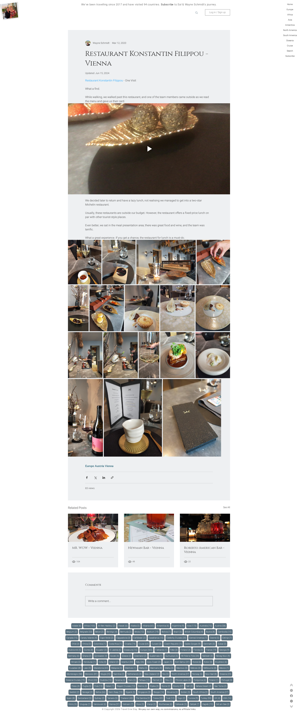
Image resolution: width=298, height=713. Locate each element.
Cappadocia (123, 637)
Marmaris (156, 668)
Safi (190, 686)
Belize (100, 631)
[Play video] (149, 149)
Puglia (87, 686)
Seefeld (74, 692)
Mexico (224, 668)
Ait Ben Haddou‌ (107, 625)
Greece (127, 655)
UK (217, 698)
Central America (198, 637)
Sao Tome (221, 686)
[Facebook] (291, 695)
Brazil (178, 631)
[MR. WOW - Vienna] (93, 528)
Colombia (100, 643)
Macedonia (101, 668)
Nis (166, 674)
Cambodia (225, 631)
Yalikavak (181, 704)
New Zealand (153, 674)
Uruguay (86, 704)
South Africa (201, 692)
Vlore (140, 704)
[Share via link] (112, 477)
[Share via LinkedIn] (103, 477)
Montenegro (75, 674)
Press (76, 686)
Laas (88, 668)
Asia (290, 19)
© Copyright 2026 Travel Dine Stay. (120, 709)
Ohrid (93, 680)
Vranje (152, 704)
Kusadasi (75, 668)
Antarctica (290, 25)
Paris (132, 680)
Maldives (131, 668)
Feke (174, 649)
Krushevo (221, 662)
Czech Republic (173, 643)
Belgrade (86, 631)
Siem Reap (116, 692)
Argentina (178, 625)
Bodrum (153, 631)
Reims (143, 686)
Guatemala (156, 655)
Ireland (114, 662)
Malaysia (117, 668)
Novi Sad (211, 674)
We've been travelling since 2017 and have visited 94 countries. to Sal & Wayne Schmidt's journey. (149, 4)
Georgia (225, 649)
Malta (143, 668)
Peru (169, 680)
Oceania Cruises (76, 680)
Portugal (227, 680)
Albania (149, 625)
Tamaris (113, 698)
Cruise (290, 45)
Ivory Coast (154, 662)
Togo (181, 698)
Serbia (101, 692)
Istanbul (127, 662)
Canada (72, 637)
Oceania (290, 40)
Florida (198, 649)
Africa (290, 14)
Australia (206, 625)
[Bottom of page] (291, 706)
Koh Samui (183, 662)
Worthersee (166, 704)
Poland (214, 680)
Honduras (90, 662)
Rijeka (155, 686)
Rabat (110, 686)
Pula (99, 686)
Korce (197, 662)
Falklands (161, 649)
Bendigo (112, 631)
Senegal (88, 692)
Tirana (158, 698)
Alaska (136, 625)
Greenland (141, 655)
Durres (89, 649)
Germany (74, 655)
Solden (186, 692)
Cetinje (227, 637)
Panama (120, 680)
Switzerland (85, 698)
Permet (158, 680)
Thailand (127, 698)
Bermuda (126, 631)
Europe (290, 9)
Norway (197, 674)
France (211, 649)
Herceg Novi (223, 655)
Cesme (215, 637)
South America (290, 35)
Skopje (159, 692)
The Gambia (143, 698)
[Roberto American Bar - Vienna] (205, 528)
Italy (140, 662)
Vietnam (128, 704)
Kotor (208, 662)
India (103, 662)
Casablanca (157, 637)
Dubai (222, 643)
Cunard (157, 643)
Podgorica (200, 680)
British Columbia (194, 631)
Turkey (206, 698)
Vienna (109, 466)
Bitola (140, 631)
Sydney (100, 698)
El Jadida (116, 649)
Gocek (115, 655)
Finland (186, 649)
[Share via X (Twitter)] (95, 477)
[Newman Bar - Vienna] (149, 528)
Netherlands (135, 674)
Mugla (106, 674)
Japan (168, 662)
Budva (211, 631)
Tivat (171, 698)
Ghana (87, 655)
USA (227, 698)
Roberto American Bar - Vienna (204, 550)
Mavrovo (182, 668)
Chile (76, 643)
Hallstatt (208, 655)
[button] (196, 12)
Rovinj (178, 686)
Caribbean (140, 637)
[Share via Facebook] (86, 477)
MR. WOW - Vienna (87, 548)
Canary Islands (89, 637)
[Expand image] (84, 262)
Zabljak (195, 704)
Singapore (145, 692)
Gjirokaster (101, 655)
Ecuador (102, 649)
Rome (166, 686)
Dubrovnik (75, 649)
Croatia (131, 643)
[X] (291, 701)
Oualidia (106, 680)
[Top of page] (291, 685)
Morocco (92, 674)
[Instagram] (291, 690)
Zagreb (208, 704)
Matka (170, 668)
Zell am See (223, 704)
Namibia (119, 674)
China (87, 643)
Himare (76, 662)
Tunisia (193, 698)
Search (290, 50)
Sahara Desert (204, 686)
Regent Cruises (126, 686)
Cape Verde (107, 637)
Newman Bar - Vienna (146, 548)
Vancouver (100, 704)
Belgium (72, 631)
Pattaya (145, 680)
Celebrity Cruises (176, 637)
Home (290, 4)
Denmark (209, 643)
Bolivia (167, 631)
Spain (71, 698)
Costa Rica (116, 643)
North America (290, 30)
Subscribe (290, 56)
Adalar (77, 625)
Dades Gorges (193, 643)
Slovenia (173, 692)
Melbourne (210, 668)
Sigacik (131, 692)
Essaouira (131, 649)
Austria (99, 466)
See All (226, 507)
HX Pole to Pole (190, 655)
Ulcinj (73, 704)
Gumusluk (172, 655)
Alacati (123, 625)
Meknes (196, 668)
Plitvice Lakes (183, 680)
